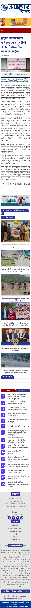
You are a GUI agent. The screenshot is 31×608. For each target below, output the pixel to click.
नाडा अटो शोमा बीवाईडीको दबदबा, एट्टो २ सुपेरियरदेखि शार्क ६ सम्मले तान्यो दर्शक (18, 465)
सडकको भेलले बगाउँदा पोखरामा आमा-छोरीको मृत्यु (18, 420)
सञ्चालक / (13, 531)
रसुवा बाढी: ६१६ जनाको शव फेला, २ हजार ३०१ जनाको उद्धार (17, 471)
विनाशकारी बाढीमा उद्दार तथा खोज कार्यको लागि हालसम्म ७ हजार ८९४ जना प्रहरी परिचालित (15, 372)
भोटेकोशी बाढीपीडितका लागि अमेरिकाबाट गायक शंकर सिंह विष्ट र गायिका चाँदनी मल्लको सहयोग (15, 324)
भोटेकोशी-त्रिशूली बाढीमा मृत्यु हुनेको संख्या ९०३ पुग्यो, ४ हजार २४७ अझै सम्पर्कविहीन (15, 300)
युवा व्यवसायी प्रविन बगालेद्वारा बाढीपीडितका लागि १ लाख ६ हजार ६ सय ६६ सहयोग (15, 270)
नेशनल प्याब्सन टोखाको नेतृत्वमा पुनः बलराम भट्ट (17, 452)
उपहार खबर (6, 56)
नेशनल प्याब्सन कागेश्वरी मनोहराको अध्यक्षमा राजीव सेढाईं (17, 414)
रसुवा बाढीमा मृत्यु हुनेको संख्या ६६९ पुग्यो (18, 426)
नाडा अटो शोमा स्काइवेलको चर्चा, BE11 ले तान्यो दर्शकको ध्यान (18, 477)
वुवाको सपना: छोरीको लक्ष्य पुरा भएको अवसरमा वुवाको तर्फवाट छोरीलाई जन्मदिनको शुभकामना (17, 396)
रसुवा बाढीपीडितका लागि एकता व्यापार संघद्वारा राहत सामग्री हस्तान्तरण (15, 246)
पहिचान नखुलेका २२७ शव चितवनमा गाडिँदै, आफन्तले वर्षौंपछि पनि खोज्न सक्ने (18, 446)
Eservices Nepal (23, 606)
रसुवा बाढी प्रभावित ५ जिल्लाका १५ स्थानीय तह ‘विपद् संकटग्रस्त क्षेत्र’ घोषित (18, 409)
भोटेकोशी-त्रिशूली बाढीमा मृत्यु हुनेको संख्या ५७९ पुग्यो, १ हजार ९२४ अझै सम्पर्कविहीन (17, 433)
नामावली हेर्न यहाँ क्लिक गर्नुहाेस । (15, 186)
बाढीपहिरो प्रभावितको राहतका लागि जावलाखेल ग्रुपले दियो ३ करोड (15, 350)
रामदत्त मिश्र (15, 534)
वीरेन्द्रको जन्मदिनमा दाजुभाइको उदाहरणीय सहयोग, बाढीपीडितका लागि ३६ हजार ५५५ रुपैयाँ (18, 459)
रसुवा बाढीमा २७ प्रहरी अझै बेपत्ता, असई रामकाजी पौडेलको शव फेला (18, 403)
